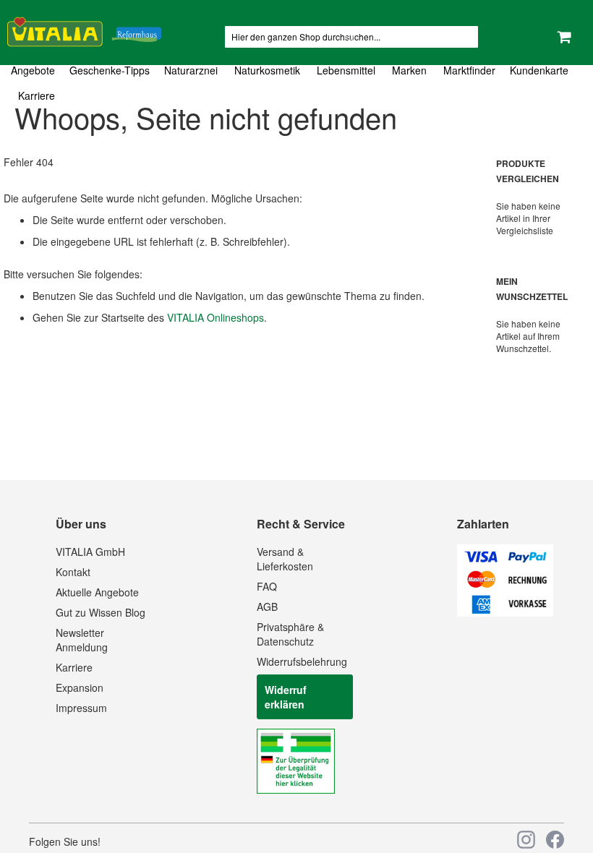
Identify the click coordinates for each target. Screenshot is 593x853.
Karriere (74, 667)
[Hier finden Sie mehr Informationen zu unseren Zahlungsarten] (505, 612)
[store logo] (84, 29)
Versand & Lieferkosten (285, 558)
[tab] (296, 83)
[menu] (296, 83)
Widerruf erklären (286, 696)
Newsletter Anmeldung (82, 639)
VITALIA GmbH (90, 551)
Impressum (81, 707)
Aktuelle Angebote (97, 592)
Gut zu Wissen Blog (100, 612)
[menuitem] (36, 70)
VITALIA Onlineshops (215, 317)
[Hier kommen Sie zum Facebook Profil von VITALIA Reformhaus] (555, 840)
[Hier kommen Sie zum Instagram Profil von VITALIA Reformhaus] (526, 840)
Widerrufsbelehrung (302, 661)
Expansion (79, 687)
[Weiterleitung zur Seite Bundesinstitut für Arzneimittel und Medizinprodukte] (296, 789)
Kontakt (73, 572)
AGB (267, 606)
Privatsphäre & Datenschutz (290, 634)
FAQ (267, 586)
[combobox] (351, 37)
